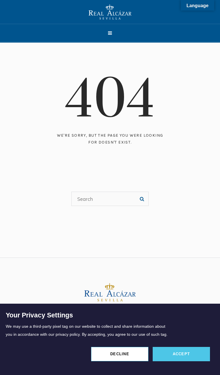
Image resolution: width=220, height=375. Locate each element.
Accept (181, 354)
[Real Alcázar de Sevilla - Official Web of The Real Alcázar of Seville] (110, 11)
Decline (119, 354)
